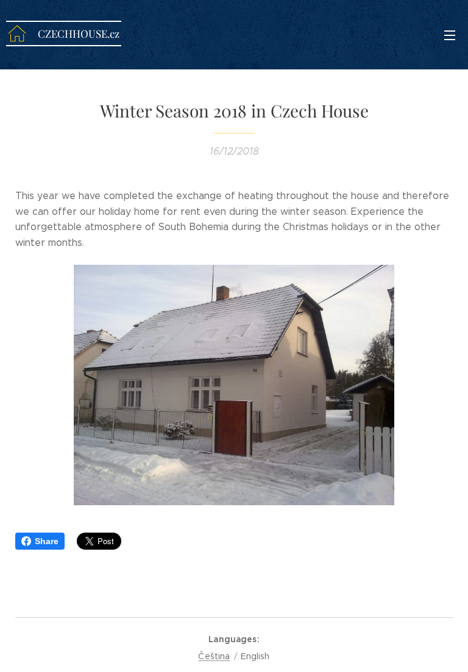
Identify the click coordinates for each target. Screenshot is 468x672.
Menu (450, 35)
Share (46, 541)
